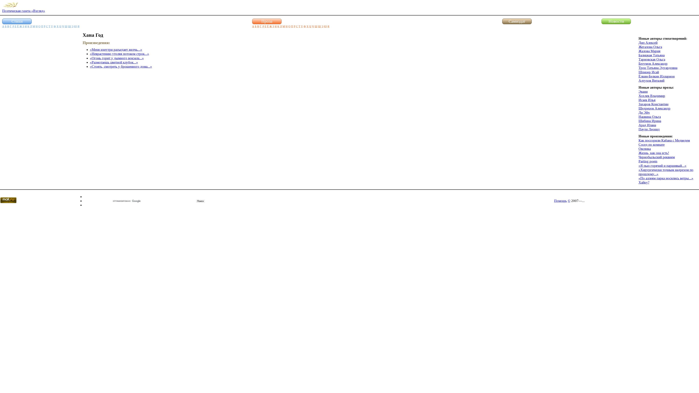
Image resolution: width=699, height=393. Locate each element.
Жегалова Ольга (650, 47)
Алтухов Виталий (651, 80)
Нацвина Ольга (650, 117)
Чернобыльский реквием (657, 157)
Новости (616, 21)
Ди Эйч (644, 112)
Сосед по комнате (652, 144)
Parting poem (648, 161)
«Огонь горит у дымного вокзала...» (117, 58)
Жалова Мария (649, 51)
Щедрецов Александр (654, 108)
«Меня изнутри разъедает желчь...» (116, 49)
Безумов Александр (653, 64)
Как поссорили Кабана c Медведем (664, 140)
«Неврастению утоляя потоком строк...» (119, 54)
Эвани (643, 92)
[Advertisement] (29, 86)
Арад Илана (647, 125)
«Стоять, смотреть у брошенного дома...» (121, 66)
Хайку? (644, 182)
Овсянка (645, 149)
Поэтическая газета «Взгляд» (23, 11)
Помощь (560, 201)
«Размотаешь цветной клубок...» (114, 62)
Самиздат (517, 21)
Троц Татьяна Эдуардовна (658, 68)
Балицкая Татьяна (652, 55)
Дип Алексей (648, 43)
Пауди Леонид (649, 129)
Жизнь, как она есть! (654, 153)
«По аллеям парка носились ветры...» (666, 178)
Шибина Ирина (650, 121)
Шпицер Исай (649, 72)
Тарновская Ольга (652, 59)
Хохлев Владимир (652, 96)
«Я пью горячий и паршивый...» (662, 166)
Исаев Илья (647, 100)
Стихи (17, 21)
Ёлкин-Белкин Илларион (657, 76)
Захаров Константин (653, 104)
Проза (266, 21)
